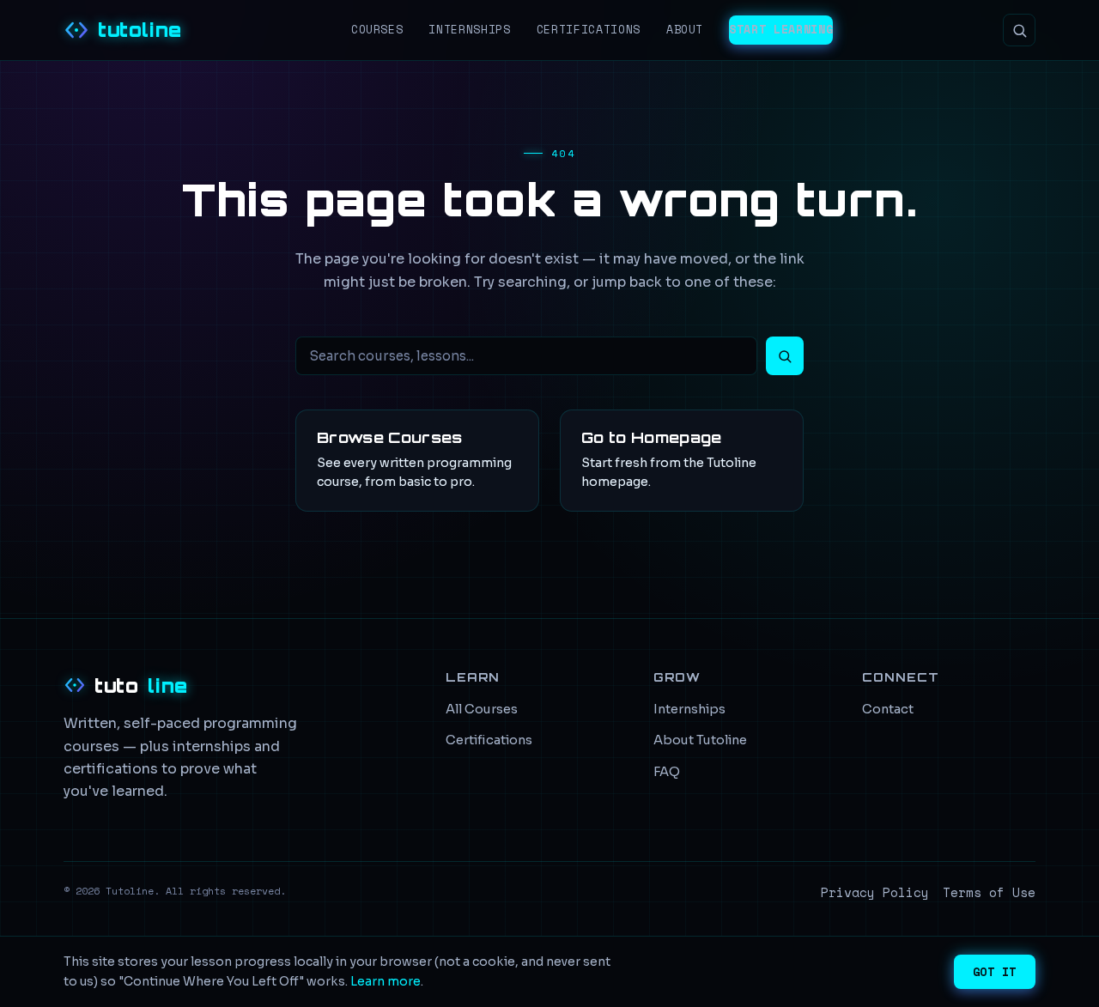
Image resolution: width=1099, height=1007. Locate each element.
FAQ (666, 772)
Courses (377, 29)
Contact (888, 709)
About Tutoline (700, 740)
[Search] (1019, 30)
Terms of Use (989, 892)
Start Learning (781, 29)
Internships (469, 29)
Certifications (589, 29)
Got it (995, 971)
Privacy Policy (875, 892)
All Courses (482, 709)
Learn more (385, 981)
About (684, 29)
